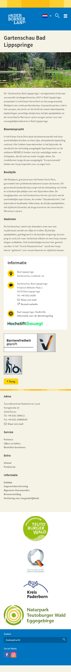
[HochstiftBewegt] (35, 324)
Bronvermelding (13, 494)
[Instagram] (13, 656)
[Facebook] (7, 656)
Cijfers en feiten (12, 443)
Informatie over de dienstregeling (35, 315)
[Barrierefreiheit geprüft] (35, 343)
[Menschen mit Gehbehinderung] (35, 365)
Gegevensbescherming (16, 486)
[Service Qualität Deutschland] (35, 560)
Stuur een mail (29, 299)
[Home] (17, 19)
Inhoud (7, 462)
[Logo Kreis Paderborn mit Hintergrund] (35, 588)
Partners (8, 439)
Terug (12, 381)
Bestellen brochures (15, 447)
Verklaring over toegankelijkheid (21, 498)
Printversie (10, 466)
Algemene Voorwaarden (17, 490)
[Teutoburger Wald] (35, 528)
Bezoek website (29, 304)
